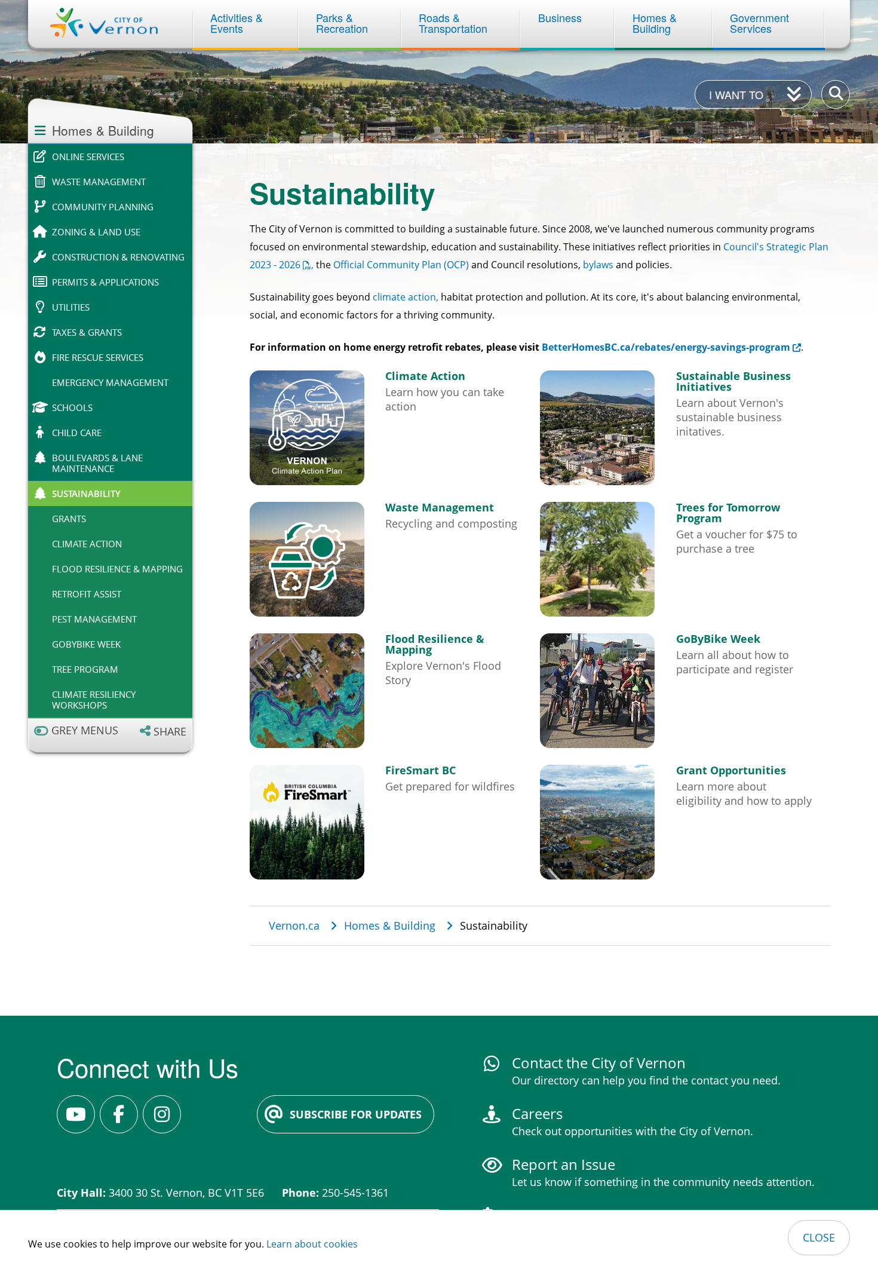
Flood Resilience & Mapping (117, 569)
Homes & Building (656, 23)
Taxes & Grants (87, 332)
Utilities (71, 307)
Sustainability (86, 493)
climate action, (405, 297)
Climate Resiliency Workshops (94, 699)
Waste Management (99, 182)
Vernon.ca (294, 925)
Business (560, 17)
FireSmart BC (420, 770)
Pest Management (94, 619)
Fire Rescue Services (97, 357)
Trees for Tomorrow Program (728, 512)
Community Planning (103, 207)
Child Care (77, 433)
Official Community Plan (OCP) (401, 264)
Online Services (88, 157)
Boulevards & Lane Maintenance (97, 463)
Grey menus (84, 730)
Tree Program (85, 669)
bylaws (598, 264)
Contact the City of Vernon (599, 1062)
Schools (72, 407)
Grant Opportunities (731, 770)
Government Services (761, 23)
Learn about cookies (312, 1244)
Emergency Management (110, 382)
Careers (537, 1113)
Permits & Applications (105, 282)
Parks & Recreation (342, 23)
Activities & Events (238, 23)
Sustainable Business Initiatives (733, 381)
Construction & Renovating (118, 257)
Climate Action (87, 544)
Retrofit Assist (86, 594)
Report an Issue (563, 1164)
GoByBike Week (86, 644)
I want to (736, 94)
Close (819, 1237)
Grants (69, 519)
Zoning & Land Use (96, 232)
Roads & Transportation (453, 23)
